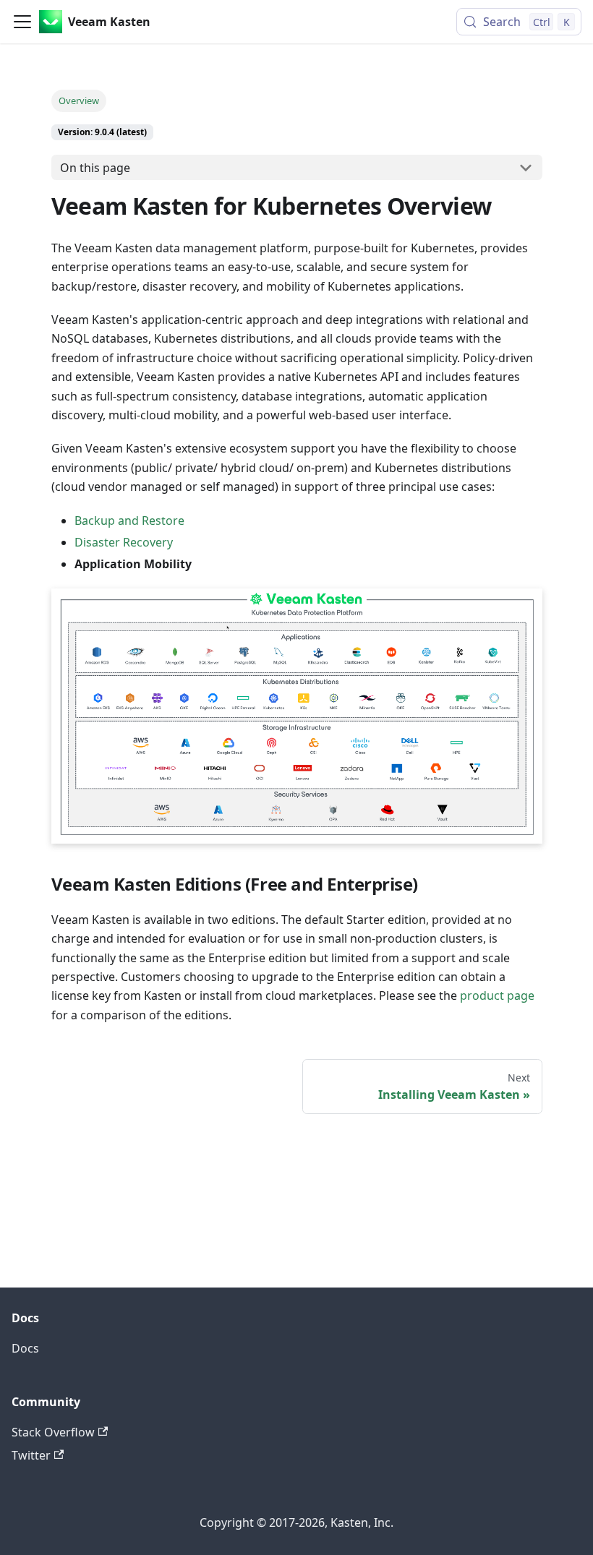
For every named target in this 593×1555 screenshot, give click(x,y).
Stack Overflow (53, 1432)
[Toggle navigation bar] (22, 22)
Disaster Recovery (123, 542)
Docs (25, 1348)
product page (497, 995)
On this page (95, 168)
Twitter (31, 1455)
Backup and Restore (129, 520)
